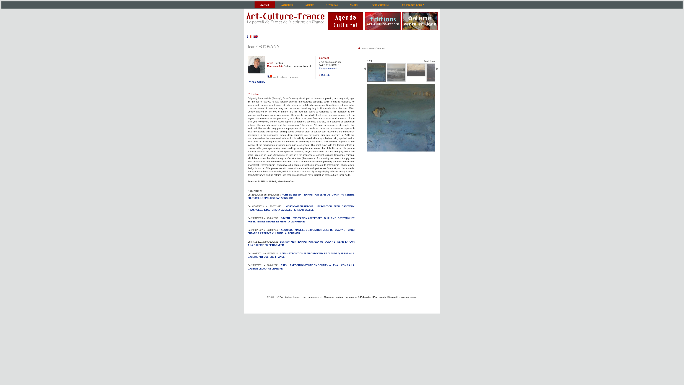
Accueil (264, 5)
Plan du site (379, 297)
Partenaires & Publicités (358, 297)
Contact (392, 297)
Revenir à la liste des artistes (373, 48)
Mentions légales (333, 297)
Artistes (309, 5)
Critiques (332, 5)
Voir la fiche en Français (285, 77)
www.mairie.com (408, 297)
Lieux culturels (379, 5)
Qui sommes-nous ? (412, 5)
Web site (325, 75)
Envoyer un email (328, 68)
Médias (354, 5)
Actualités (287, 5)
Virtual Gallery (256, 82)
